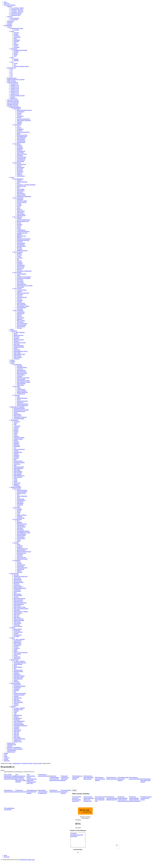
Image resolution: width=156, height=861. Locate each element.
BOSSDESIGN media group (27, 859)
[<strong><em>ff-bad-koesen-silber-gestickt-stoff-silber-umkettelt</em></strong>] (89, 779)
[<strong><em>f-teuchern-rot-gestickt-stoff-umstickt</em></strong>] (43, 776)
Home (10, 763)
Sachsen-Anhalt (37, 763)
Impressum (7, 857)
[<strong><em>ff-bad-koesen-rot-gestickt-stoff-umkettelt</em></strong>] (78, 779)
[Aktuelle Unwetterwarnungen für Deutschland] (78, 836)
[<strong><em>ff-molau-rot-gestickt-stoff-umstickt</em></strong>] (21, 791)
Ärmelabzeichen (16, 763)
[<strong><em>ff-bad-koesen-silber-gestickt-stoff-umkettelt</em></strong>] (100, 780)
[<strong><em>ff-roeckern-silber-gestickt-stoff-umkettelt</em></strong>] (66, 793)
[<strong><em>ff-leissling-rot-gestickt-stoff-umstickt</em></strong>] (9, 791)
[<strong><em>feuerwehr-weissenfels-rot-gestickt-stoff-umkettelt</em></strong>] (66, 780)
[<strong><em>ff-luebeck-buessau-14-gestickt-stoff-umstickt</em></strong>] (146, 799)
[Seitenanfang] (118, 848)
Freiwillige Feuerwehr (27, 763)
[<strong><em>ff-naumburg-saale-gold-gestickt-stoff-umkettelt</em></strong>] (32, 793)
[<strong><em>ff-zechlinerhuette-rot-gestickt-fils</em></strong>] (9, 809)
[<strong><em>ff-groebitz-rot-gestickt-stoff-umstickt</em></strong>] (134, 779)
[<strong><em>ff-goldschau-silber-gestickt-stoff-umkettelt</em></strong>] (123, 780)
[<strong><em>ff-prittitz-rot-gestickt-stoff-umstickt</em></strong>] (55, 791)
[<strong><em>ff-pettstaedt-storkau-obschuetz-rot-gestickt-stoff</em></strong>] (43, 793)
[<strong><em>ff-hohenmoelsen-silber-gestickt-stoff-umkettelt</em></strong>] (146, 781)
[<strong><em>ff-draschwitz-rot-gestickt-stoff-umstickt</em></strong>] (112, 779)
